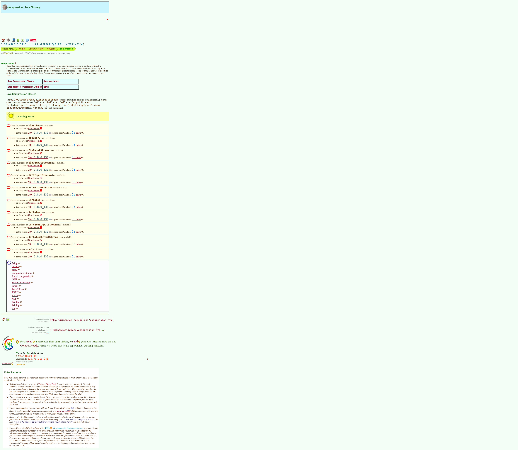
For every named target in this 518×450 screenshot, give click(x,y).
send (75, 341)
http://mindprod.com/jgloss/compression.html (82, 320)
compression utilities (22, 273)
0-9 (5, 44)
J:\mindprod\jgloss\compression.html (76, 330)
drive (76, 132)
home (22, 49)
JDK (38, 132)
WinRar (16, 302)
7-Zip (14, 263)
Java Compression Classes (21, 81)
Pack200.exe (18, 289)
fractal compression (21, 276)
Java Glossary (36, 49)
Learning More (51, 81)
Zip (13, 308)
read (29, 341)
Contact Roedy (29, 345)
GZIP (14, 279)
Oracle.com (34, 128)
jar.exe (15, 285)
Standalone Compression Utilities (25, 87)
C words (51, 49)
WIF (14, 298)
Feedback (6, 363)
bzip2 (14, 269)
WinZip (15, 305)
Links (46, 87)
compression (7, 63)
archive (15, 266)
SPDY (15, 295)
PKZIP (15, 292)
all (82, 44)
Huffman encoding (21, 282)
